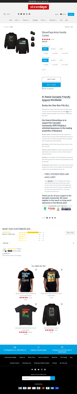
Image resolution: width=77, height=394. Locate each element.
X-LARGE (45, 53)
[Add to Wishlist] (36, 270)
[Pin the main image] (52, 217)
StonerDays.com (26, 363)
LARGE (61, 49)
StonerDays (40, 384)
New (61, 20)
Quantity (44, 69)
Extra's (43, 20)
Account (57, 14)
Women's (26, 20)
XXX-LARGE (65, 53)
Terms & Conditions (43, 357)
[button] (46, 39)
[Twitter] (18, 14)
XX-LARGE (55, 53)
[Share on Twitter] (50, 217)
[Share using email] (55, 217)
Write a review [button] (70, 233)
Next (72, 27)
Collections (53, 20)
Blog (71, 357)
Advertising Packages (10, 357)
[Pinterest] (29, 14)
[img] (12, 249)
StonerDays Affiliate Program (41, 363)
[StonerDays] (38, 5)
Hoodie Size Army (46, 46)
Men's (17, 20)
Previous (67, 27)
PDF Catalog (63, 357)
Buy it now (51, 85)
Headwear (35, 20)
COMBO (11, 27)
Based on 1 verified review (8, 234)
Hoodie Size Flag (46, 57)
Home (10, 20)
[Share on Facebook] (47, 217)
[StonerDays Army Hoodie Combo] (16, 43)
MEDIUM (53, 49)
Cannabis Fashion (14, 363)
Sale (66, 20)
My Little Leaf (63, 363)
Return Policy (31, 357)
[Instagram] (26, 14)
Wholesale (54, 357)
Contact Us (22, 357)
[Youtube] (24, 14)
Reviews (54, 363)
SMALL (45, 49)
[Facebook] (21, 14)
